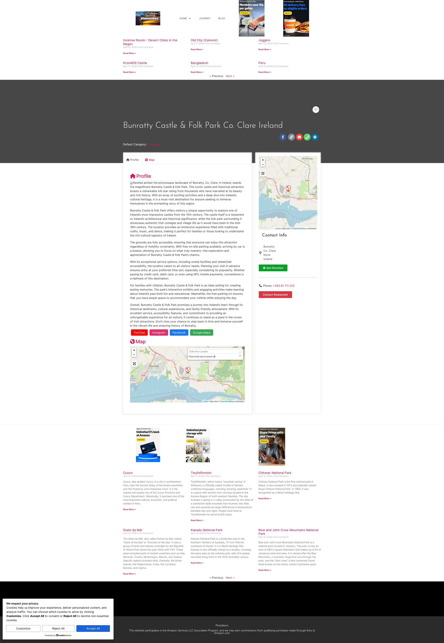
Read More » (129, 53)
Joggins (264, 40)
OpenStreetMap (226, 401)
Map (141, 341)
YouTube (139, 332)
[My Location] (214, 356)
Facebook (179, 332)
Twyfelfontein (201, 473)
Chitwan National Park (274, 473)
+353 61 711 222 (284, 285)
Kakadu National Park (207, 530)
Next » (230, 76)
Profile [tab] (134, 159)
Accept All (93, 628)
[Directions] (314, 137)
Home (183, 18)
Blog (221, 18)
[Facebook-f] (282, 137)
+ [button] (134, 350)
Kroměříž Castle (135, 63)
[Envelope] (299, 137)
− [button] (134, 354)
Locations (153, 144)
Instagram (158, 332)
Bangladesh (199, 63)
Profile (143, 176)
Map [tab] (152, 159)
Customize (23, 628)
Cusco (128, 473)
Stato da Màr (132, 530)
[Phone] (307, 137)
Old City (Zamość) (204, 40)
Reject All (58, 628)
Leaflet (205, 401)
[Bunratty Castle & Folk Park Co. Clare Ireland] (288, 188)
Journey (204, 18)
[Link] (291, 137)
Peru (262, 63)
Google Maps (201, 332)
